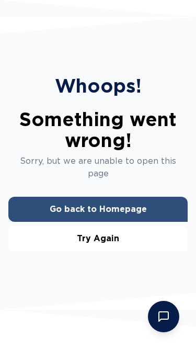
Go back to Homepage (98, 209)
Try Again (98, 238)
